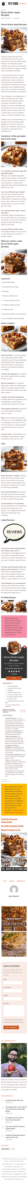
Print (14, 678)
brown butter (21, 881)
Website (5, 995)
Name (5, 979)
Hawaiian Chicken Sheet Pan (14, 1100)
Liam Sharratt (13, 896)
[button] (23, 3)
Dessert (3, 10)
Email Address (7, 987)
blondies (11, 881)
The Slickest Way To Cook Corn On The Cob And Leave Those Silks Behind (16, 1109)
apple (4, 881)
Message (6, 1003)
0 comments (16, 18)
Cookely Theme (13, 1161)
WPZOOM (21, 1161)
